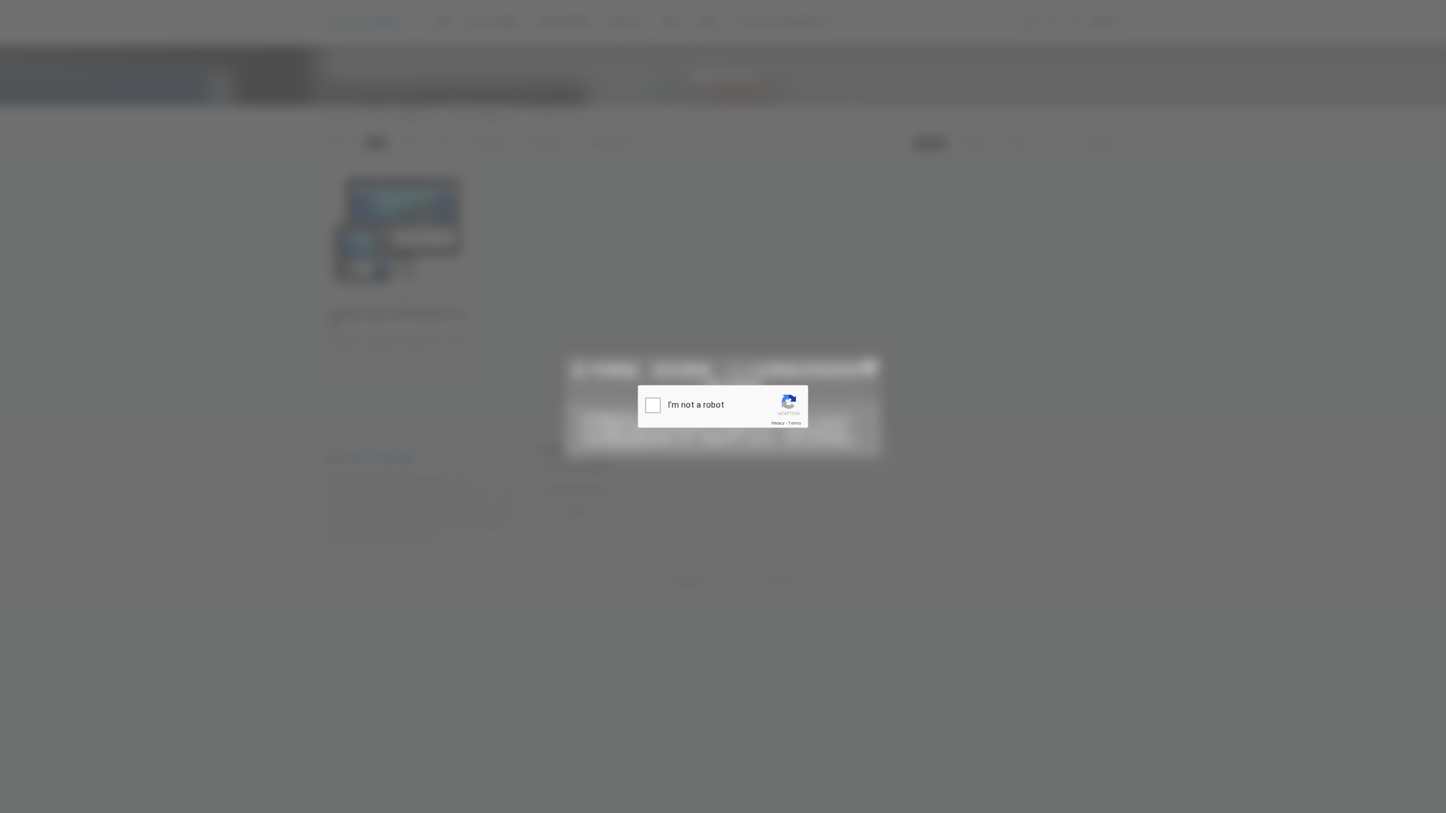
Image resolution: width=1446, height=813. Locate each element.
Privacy (778, 423)
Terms (795, 423)
